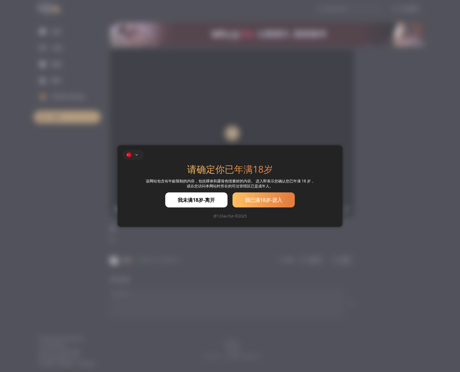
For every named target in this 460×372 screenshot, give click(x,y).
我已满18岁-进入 (263, 199)
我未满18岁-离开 (196, 199)
